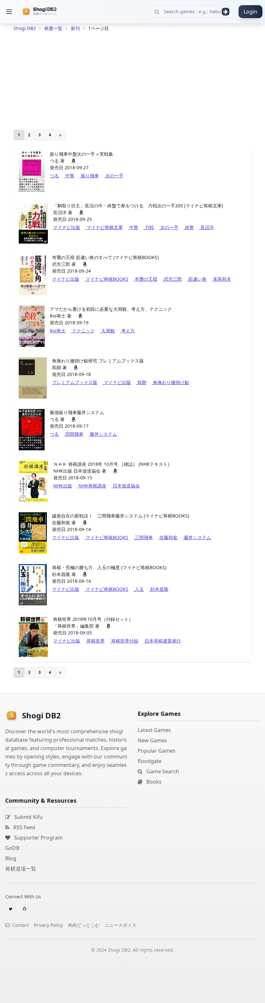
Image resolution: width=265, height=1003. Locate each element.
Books (153, 781)
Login (250, 11)
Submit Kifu (28, 816)
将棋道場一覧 (20, 868)
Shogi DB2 (25, 28)
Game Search (162, 771)
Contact (20, 925)
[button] (9, 11)
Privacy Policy (48, 925)
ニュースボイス (120, 925)
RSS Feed (23, 827)
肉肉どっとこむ (84, 925)
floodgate (150, 761)
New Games (152, 740)
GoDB (12, 848)
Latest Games (154, 730)
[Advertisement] (132, 79)
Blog (10, 858)
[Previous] (60, 135)
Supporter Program (38, 837)
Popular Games (156, 750)
